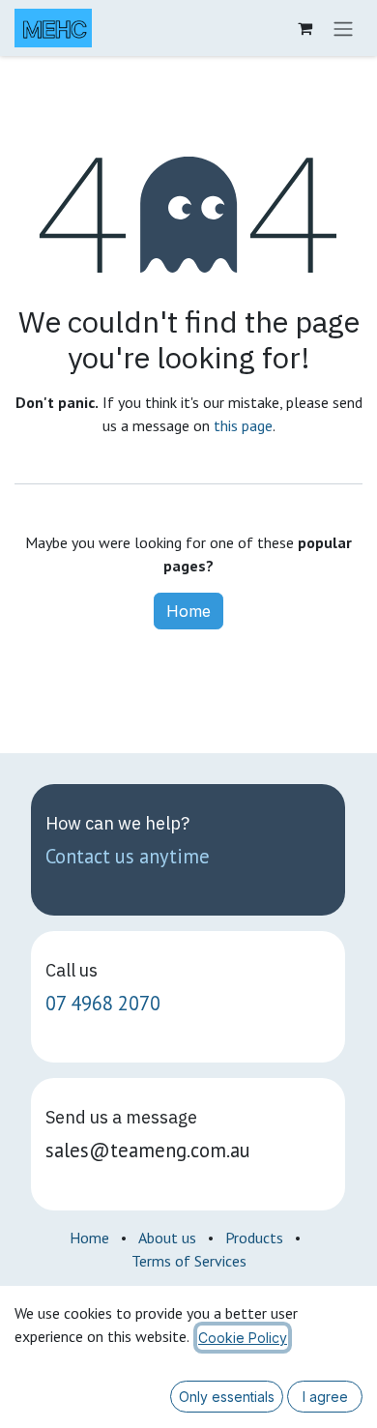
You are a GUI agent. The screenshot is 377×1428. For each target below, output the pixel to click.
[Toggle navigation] (343, 28)
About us (167, 1237)
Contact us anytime (127, 856)
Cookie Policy (242, 1337)
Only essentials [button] (227, 1396)
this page (243, 425)
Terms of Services (188, 1260)
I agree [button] (325, 1396)
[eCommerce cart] (304, 28)
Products (254, 1237)
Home (188, 611)
